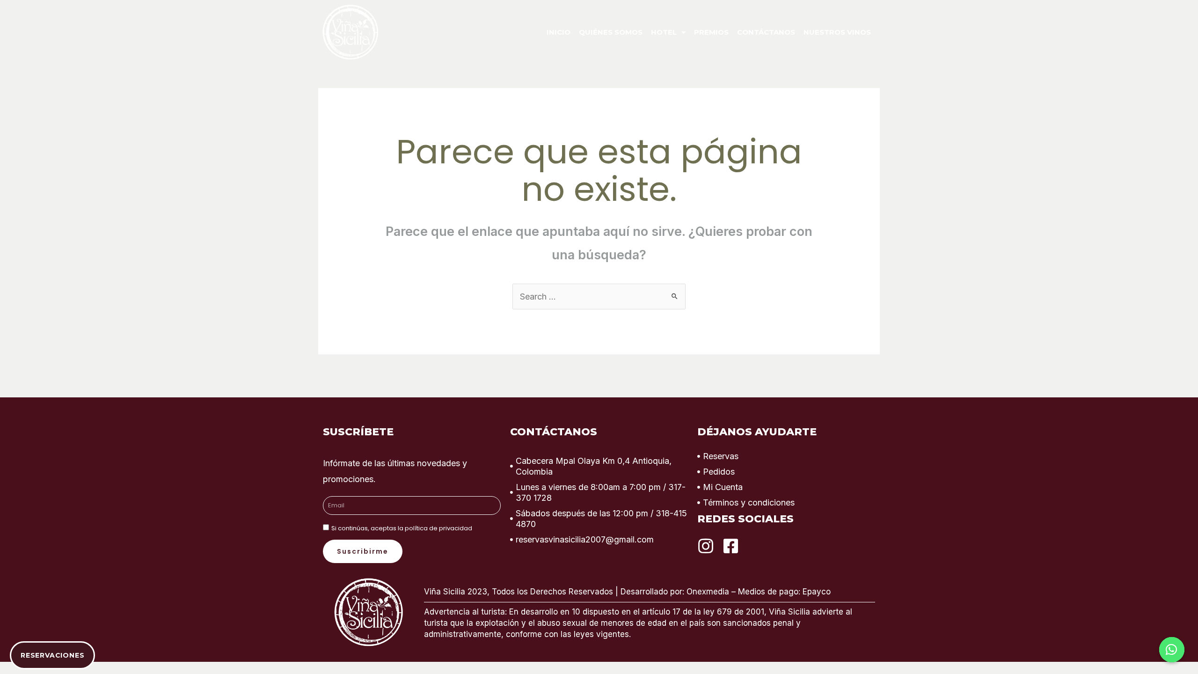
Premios (711, 32)
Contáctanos (766, 32)
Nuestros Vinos (837, 32)
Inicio (558, 32)
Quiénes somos (611, 32)
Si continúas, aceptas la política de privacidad (401, 528)
